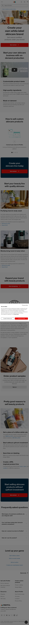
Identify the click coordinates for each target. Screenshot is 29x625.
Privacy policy (25, 305)
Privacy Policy (16, 314)
